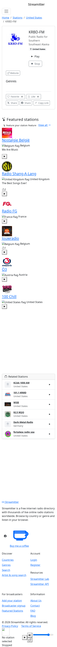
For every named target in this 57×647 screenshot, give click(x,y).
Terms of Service (31, 626)
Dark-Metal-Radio (23, 422)
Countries (8, 560)
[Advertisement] (28, 345)
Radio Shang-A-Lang (19, 173)
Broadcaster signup (13, 605)
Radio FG (9, 210)
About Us (35, 600)
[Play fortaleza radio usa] (49, 434)
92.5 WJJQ (18, 412)
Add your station (12, 600)
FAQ (32, 611)
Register (35, 565)
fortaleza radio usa (24, 432)
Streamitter (11, 502)
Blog (33, 616)
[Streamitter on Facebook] (5, 536)
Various (10, 86)
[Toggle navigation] (6, 11)
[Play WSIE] (49, 404)
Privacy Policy (10, 626)
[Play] (24, 637)
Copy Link (43, 102)
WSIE (16, 402)
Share (13, 102)
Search (6, 570)
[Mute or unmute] (29, 635)
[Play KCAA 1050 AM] (49, 384)
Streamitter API (39, 584)
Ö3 (4, 269)
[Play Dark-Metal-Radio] (49, 424)
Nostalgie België (16, 140)
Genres (6, 565)
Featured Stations (12, 611)
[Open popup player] (29, 639)
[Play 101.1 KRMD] (49, 394)
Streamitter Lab (39, 579)
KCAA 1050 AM (21, 382)
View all (43, 125)
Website (14, 73)
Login (33, 560)
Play (36, 56)
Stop (37, 63)
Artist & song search (14, 575)
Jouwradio (10, 238)
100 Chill (9, 296)
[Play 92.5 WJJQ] (49, 414)
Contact (35, 605)
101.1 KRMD (19, 392)
